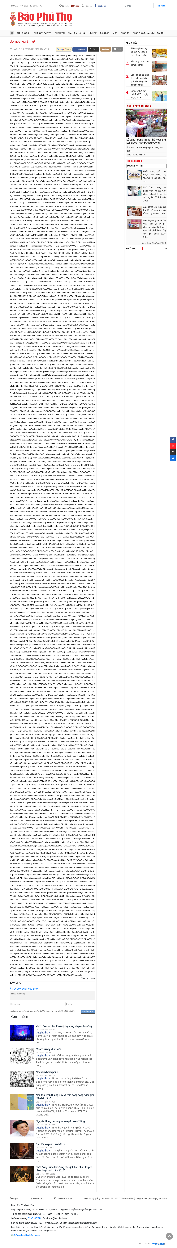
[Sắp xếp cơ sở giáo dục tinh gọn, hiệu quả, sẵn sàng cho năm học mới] (159, 79)
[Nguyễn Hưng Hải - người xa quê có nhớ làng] (22, 1128)
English (65, 6)
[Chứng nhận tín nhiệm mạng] (25, 1235)
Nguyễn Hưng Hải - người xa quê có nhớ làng (60, 1121)
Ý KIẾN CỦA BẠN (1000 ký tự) (24, 989)
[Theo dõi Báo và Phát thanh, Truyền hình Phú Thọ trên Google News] (64, 49)
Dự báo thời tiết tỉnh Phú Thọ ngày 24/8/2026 (139, 94)
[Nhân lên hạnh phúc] (22, 1079)
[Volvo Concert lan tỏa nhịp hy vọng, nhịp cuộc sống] (22, 1033)
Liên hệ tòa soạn (64, 1198)
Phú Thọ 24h (23, 33)
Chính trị (60, 33)
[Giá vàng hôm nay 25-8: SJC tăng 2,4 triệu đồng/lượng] (159, 53)
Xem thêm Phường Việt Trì (154, 243)
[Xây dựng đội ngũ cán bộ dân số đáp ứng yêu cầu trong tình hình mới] (134, 210)
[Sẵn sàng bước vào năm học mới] (159, 66)
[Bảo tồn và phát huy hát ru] (22, 1151)
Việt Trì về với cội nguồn (139, 105)
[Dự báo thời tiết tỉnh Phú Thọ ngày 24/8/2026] (159, 95)
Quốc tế (125, 33)
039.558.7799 (34, 1218)
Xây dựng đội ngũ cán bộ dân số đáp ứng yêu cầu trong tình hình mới (154, 210)
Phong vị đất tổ (42, 33)
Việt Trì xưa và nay (136, 154)
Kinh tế (93, 33)
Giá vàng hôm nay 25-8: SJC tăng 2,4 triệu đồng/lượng (140, 51)
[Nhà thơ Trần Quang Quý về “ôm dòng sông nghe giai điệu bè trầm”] (22, 1102)
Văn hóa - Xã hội (76, 33)
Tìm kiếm (161, 5)
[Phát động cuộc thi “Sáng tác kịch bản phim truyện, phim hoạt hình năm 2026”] (22, 1174)
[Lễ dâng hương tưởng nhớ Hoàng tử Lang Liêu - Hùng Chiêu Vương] (146, 123)
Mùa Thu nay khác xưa (48, 1049)
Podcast (88, 6)
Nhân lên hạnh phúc (47, 1072)
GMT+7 (26, 6)
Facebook (101, 6)
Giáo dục (104, 33)
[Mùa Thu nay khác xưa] (22, 1056)
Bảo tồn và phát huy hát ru (50, 1144)
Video (76, 6)
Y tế (115, 33)
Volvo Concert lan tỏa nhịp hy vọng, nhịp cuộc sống (64, 1026)
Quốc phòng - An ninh (144, 33)
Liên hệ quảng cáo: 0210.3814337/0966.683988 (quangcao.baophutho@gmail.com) (127, 1198)
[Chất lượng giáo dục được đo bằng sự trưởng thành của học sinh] (134, 175)
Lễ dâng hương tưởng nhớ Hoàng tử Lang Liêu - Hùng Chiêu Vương (146, 141)
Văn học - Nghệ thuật (23, 41)
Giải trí (160, 33)
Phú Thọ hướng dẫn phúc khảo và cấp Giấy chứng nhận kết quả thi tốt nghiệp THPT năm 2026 (154, 194)
